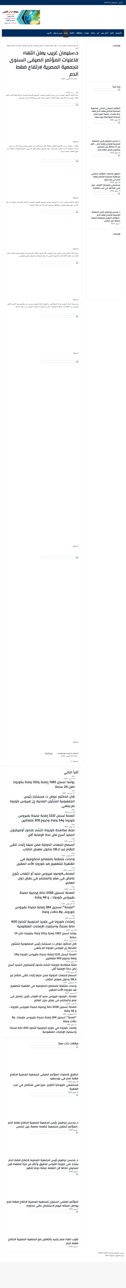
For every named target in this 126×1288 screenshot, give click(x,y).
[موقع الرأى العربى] (21, 17)
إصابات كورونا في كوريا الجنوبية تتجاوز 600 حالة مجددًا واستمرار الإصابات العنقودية (43, 924)
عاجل (112, 33)
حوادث (86, 33)
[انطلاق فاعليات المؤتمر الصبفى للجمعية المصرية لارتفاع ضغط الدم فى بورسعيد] (54, 1047)
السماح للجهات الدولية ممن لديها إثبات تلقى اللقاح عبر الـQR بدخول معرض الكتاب (42, 847)
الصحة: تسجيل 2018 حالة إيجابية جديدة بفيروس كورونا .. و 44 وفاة (47, 895)
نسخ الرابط (49, 753)
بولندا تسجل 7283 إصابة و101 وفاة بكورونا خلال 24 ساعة (44, 784)
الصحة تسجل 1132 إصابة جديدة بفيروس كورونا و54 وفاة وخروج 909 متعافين (46, 818)
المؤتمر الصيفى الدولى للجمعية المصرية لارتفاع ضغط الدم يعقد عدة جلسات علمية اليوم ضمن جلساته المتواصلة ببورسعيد (105, 112)
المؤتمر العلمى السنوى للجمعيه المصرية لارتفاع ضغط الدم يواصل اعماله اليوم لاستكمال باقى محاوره (42, 1203)
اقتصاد (71, 33)
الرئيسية (118, 33)
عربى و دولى (57, 33)
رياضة (93, 33)
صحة (66, 33)
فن (98, 33)
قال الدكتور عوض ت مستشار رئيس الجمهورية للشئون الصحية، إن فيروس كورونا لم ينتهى (42, 801)
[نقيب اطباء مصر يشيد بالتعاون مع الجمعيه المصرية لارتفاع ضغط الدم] (54, 1212)
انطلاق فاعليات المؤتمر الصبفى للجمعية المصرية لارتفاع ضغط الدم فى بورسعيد (44, 1076)
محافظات (79, 33)
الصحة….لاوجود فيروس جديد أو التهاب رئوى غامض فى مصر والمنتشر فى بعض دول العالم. (43, 878)
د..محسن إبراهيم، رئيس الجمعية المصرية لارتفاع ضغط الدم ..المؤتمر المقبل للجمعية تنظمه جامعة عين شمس (43, 1124)
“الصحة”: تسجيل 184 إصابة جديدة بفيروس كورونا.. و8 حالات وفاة (45, 909)
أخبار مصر (104, 33)
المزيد (49, 33)
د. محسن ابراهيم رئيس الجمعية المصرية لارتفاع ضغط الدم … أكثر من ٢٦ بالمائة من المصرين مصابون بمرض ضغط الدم (105, 145)
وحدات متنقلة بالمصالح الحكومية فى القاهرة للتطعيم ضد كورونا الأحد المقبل (46, 861)
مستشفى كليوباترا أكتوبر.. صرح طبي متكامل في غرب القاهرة (45, 1086)
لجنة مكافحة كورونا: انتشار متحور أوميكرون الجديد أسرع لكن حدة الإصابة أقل (42, 832)
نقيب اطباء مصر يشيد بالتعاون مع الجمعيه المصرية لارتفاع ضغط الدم (43, 1241)
